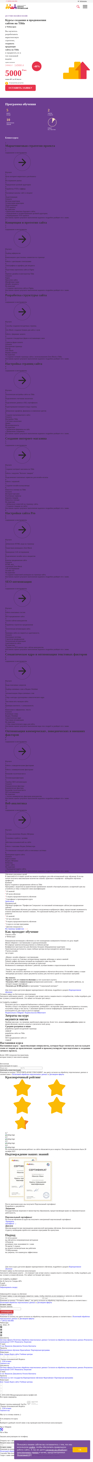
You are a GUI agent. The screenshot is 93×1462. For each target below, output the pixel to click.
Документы (17, 1346)
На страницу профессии (14, 929)
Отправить (6, 1312)
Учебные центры (26, 1354)
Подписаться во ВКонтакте (35, 1013)
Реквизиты (19, 1342)
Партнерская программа (40, 1350)
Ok (80, 1449)
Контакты (32, 1346)
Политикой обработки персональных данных (29, 1074)
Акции (6, 1354)
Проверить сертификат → (10, 1223)
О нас (2, 1346)
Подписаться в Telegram (14, 1013)
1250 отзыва (6, 1361)
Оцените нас (5, 1363)
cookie (32, 1447)
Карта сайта (14, 1354)
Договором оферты (56, 1074)
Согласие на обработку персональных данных (66, 1340)
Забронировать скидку (8, 1287)
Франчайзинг (25, 1350)
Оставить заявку (20, 88)
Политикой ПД (24, 1455)
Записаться (9, 901)
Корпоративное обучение (10, 1350)
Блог (2, 1354)
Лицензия (27, 1342)
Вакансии (8, 1346)
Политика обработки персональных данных (30, 1340)
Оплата (25, 1346)
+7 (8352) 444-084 (11, 1)
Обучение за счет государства (11, 1378)
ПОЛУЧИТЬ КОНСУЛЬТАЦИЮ (10, 1070)
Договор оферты (6, 1340)
